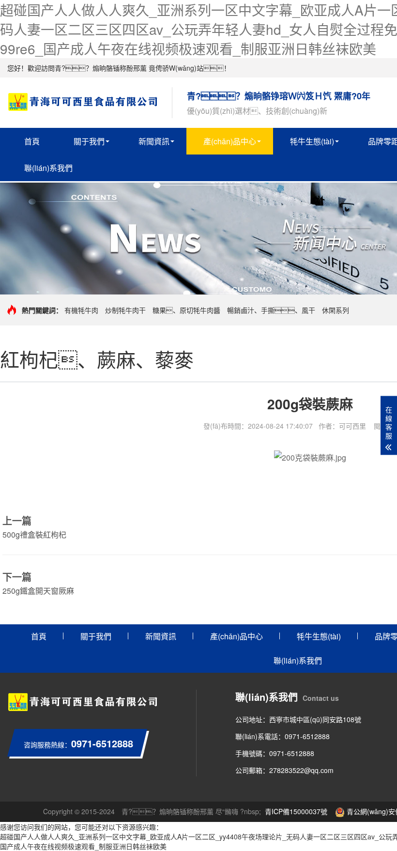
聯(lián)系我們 (48, 167)
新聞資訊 (153, 141)
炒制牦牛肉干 (125, 310)
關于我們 (89, 141)
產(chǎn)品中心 (229, 141)
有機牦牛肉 (81, 310)
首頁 (32, 141)
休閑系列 (335, 310)
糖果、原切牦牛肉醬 (186, 310)
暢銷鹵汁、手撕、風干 (271, 310)
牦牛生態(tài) (312, 141)
